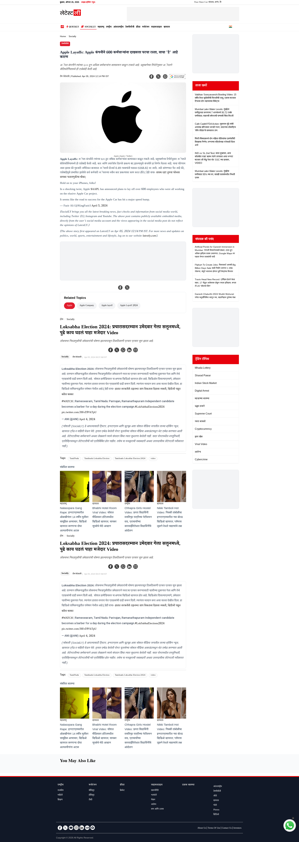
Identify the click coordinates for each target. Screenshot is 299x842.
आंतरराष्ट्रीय (118, 27)
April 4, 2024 (87, 419)
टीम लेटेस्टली (64, 76)
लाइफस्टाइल (156, 27)
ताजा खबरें (201, 85)
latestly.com (149, 236)
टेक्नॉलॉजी (129, 27)
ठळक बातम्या (188, 785)
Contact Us (227, 828)
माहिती (60, 795)
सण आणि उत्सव (157, 809)
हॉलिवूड (91, 795)
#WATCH (67, 401)
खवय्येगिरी (155, 790)
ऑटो (215, 796)
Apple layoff (107, 305)
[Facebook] (110, 350)
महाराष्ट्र (101, 27)
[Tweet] (127, 287)
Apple (69, 305)
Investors (237, 828)
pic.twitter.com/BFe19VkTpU (79, 412)
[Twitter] (116, 350)
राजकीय (61, 790)
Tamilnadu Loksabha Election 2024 (130, 458)
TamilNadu (74, 458)
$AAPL (95, 189)
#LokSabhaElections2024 (149, 407)
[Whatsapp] (123, 350)
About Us (201, 828)
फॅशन (153, 800)
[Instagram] (76, 827)
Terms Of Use (214, 828)
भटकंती (154, 795)
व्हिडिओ (216, 814)
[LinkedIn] (81, 827)
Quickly (74, 27)
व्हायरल (167, 27)
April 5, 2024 (99, 206)
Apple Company (87, 305)
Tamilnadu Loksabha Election (96, 458)
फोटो (215, 805)
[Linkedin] (129, 350)
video (153, 458)
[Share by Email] (135, 350)
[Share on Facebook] (120, 287)
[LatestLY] (70, 15)
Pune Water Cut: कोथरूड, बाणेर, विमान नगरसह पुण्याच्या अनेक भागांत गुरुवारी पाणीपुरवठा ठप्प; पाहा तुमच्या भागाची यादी (219, 2)
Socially (90, 27)
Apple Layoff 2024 (129, 305)
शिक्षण (60, 800)
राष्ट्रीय (109, 27)
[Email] (92, 827)
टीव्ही (90, 800)
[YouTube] (71, 827)
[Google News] (87, 827)
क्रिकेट (122, 790)
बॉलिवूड (91, 790)
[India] (230, 27)
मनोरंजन (145, 27)
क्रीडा (138, 27)
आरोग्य (153, 804)
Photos (216, 810)
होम (61, 320)
